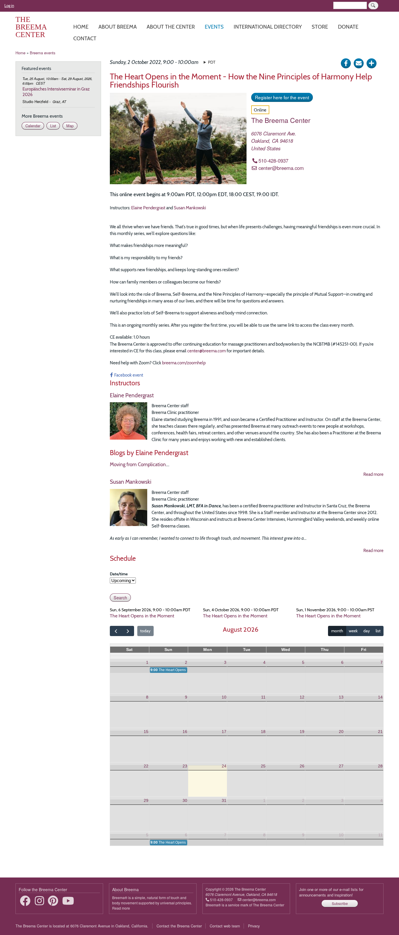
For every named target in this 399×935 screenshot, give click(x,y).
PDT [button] (211, 62)
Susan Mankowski (190, 207)
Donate (348, 27)
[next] (128, 631)
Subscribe (340, 903)
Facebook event (128, 375)
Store (320, 27)
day (366, 630)
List (53, 125)
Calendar (32, 125)
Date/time (119, 574)
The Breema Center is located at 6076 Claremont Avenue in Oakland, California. (81, 926)
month (337, 630)
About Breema (117, 27)
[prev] (116, 631)
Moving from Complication (138, 464)
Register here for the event (282, 97)
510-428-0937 (273, 160)
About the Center (171, 27)
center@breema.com (281, 167)
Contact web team (225, 926)
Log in (9, 5)
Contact (84, 38)
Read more (373, 474)
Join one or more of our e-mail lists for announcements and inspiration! (331, 892)
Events (214, 27)
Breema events (42, 52)
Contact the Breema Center (179, 926)
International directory (268, 27)
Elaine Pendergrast (148, 207)
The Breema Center (31, 27)
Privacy (254, 926)
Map (70, 125)
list (378, 630)
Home (81, 27)
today (145, 630)
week (353, 630)
